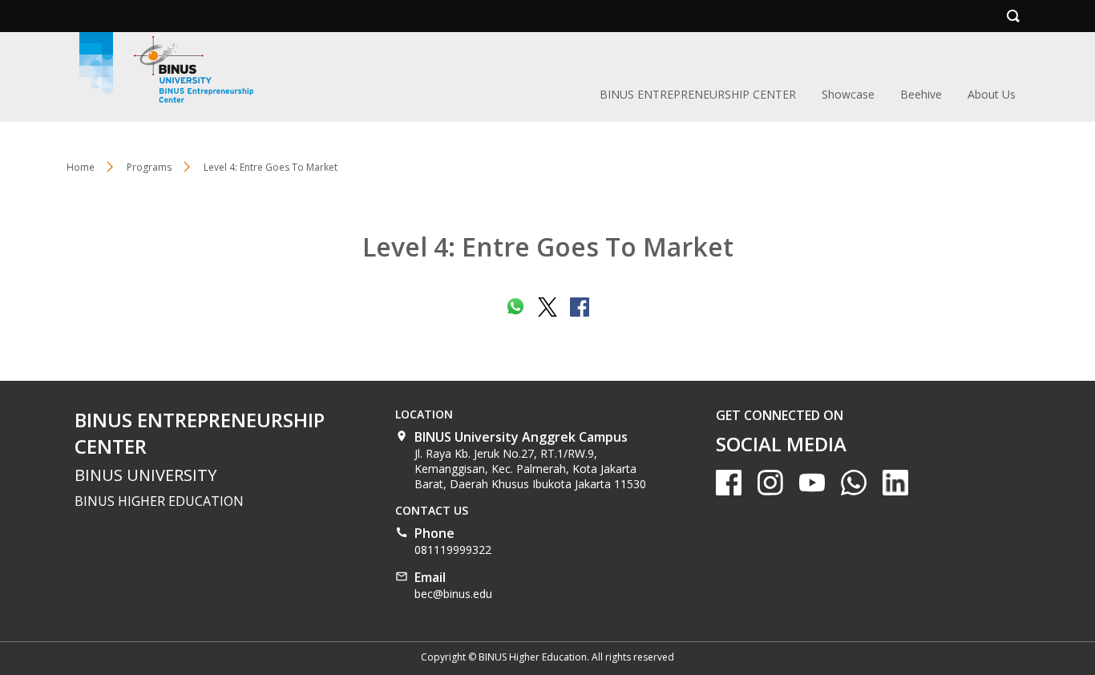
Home (81, 167)
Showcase (848, 94)
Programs (149, 167)
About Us (992, 94)
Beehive (921, 94)
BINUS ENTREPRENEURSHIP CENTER (698, 94)
